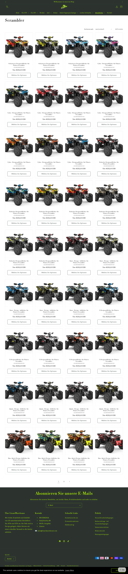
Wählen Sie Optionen (19, 75)
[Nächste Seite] (69, 481)
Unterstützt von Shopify (25, 566)
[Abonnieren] (80, 505)
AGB (58, 565)
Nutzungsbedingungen (102, 534)
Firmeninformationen (71, 521)
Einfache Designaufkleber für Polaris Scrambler (109, 163)
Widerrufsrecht (100, 531)
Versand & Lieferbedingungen (104, 518)
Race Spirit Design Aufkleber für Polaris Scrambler (19, 459)
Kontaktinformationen (72, 565)
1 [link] (58, 481)
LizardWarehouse (14, 566)
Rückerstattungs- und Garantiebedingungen (102, 522)
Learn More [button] (69, 570)
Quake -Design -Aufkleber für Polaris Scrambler (19, 409)
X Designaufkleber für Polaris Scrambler (109, 311)
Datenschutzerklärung (49, 565)
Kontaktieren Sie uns (71, 518)
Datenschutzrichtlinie (102, 527)
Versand (63, 565)
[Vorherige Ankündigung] (6, 2)
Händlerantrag (69, 525)
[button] (7, 7)
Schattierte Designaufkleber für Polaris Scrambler (19, 64)
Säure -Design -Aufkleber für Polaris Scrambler (79, 261)
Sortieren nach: (89, 29)
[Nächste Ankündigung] (122, 2)
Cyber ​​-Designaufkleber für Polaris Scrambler (109, 64)
